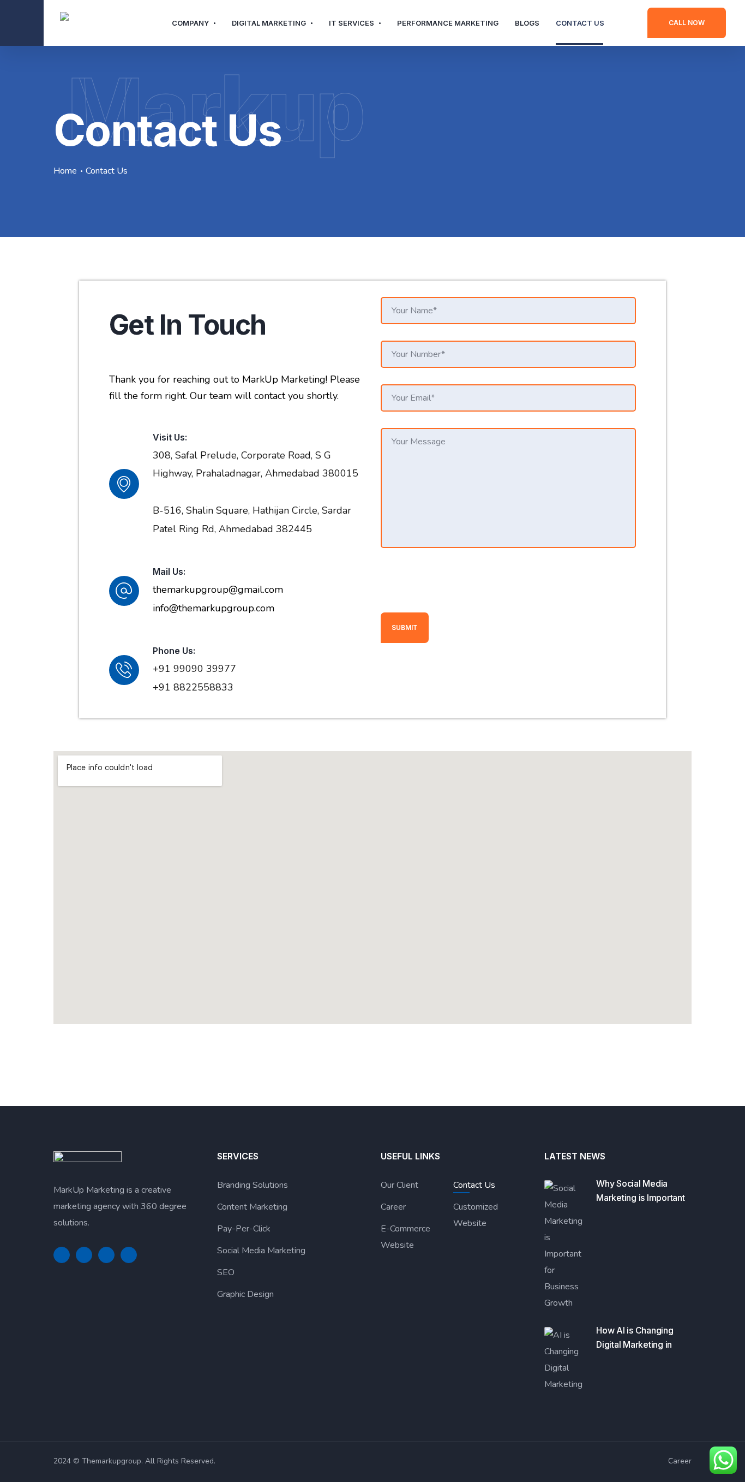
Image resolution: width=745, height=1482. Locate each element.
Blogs (527, 23)
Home (65, 171)
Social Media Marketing (261, 1251)
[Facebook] (61, 1255)
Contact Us (580, 23)
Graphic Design (245, 1294)
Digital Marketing (269, 23)
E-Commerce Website (405, 1237)
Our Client (399, 1185)
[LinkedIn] (106, 1255)
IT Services (351, 23)
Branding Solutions (252, 1185)
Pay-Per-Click (244, 1229)
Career (393, 1207)
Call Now (687, 23)
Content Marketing (252, 1207)
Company (190, 23)
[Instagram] (129, 1255)
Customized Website (475, 1215)
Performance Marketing (447, 23)
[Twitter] (84, 1255)
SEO (226, 1272)
